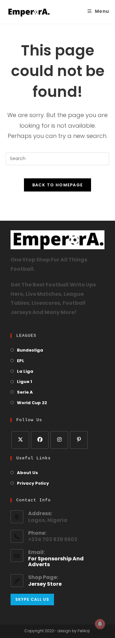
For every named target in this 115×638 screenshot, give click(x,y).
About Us (27, 473)
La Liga (25, 372)
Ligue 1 (24, 382)
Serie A (25, 392)
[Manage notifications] (100, 624)
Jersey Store (45, 584)
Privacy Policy (33, 483)
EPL (20, 361)
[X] (20, 440)
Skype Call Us (32, 599)
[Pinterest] (79, 440)
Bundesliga (30, 350)
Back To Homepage (57, 185)
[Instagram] (59, 440)
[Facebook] (40, 440)
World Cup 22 (32, 403)
